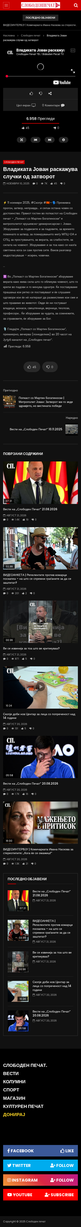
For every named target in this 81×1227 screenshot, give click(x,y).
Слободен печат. (25, 1065)
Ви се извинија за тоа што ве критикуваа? (31, 648)
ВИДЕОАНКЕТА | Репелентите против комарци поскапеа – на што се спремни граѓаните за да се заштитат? (37, 579)
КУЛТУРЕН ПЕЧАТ (23, 1106)
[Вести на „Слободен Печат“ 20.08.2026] (18, 1020)
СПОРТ (11, 1090)
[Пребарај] (76, 5)
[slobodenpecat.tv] (40, 5)
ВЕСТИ (11, 1073)
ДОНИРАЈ (14, 1114)
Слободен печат (30, 35)
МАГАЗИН (14, 1098)
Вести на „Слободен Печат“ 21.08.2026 (30, 509)
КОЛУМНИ (14, 1081)
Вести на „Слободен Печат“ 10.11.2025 (36, 429)
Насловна (9, 35)
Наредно (72, 418)
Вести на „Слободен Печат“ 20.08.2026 (30, 783)
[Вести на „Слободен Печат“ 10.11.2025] (71, 429)
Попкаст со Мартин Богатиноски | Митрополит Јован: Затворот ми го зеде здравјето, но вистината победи (46, 402)
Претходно (10, 390)
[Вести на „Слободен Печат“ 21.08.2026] (18, 900)
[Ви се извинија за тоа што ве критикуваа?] (18, 961)
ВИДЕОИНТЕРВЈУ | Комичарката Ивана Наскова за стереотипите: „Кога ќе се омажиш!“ (40, 25)
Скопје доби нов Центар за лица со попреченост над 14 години (39, 716)
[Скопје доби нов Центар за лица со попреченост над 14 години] (18, 991)
